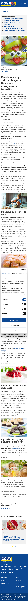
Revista (18, 577)
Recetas (3, 580)
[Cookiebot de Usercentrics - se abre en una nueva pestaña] (20, 270)
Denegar (14, 330)
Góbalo (23, 596)
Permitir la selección (14, 325)
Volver (5, 11)
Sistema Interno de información (21, 587)
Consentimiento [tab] (6, 273)
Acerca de (4, 591)
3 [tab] (15, 546)
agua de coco (16, 448)
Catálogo (18, 583)
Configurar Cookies (10, 599)
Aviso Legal (3, 597)
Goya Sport (4, 588)
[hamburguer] (25, 3)
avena (13, 143)
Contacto (18, 580)
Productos (4, 577)
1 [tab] (12, 546)
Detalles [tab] (14, 273)
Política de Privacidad (12, 597)
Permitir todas (14, 320)
